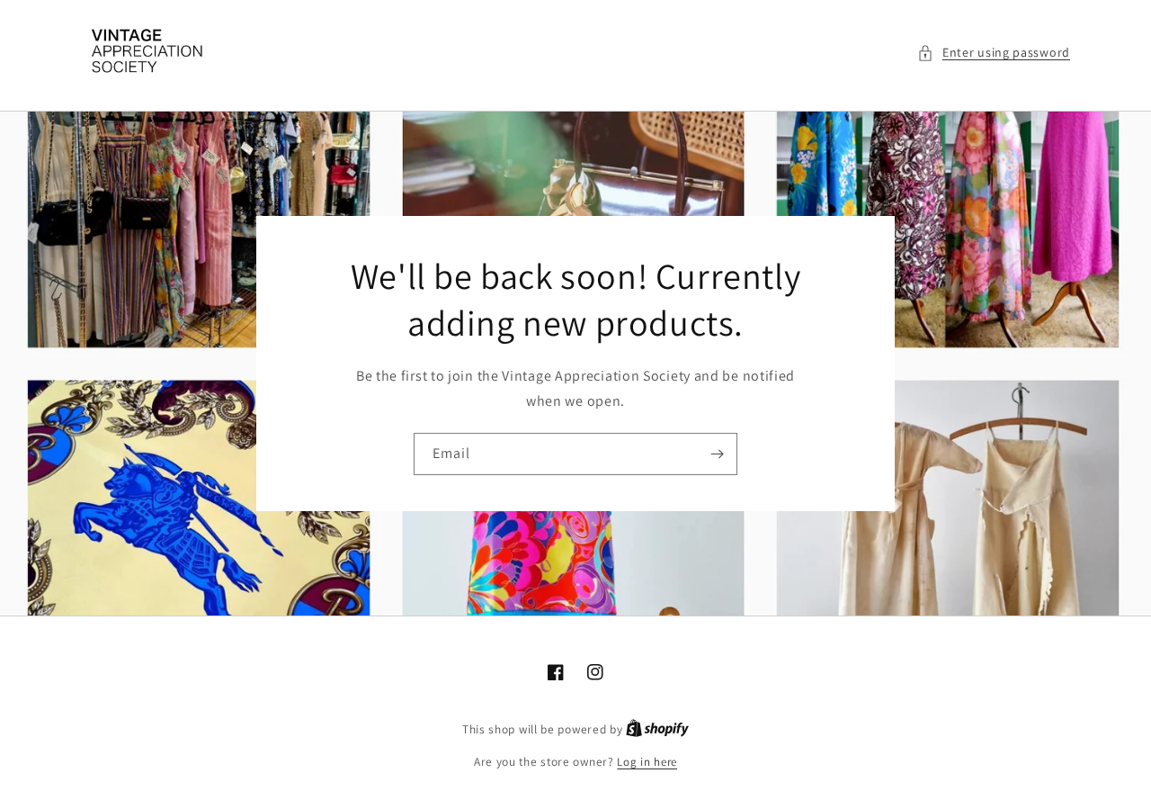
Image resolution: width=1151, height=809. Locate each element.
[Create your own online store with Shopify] (657, 729)
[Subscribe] (716, 454)
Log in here (647, 761)
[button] (993, 52)
